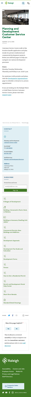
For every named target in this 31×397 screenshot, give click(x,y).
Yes (8, 328)
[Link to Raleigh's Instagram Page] (13, 392)
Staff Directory (7, 376)
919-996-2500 (7, 153)
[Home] (9, 3)
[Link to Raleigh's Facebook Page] (9, 392)
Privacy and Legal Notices (10, 374)
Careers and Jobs (18, 369)
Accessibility (6, 369)
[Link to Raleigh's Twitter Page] (3, 392)
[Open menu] (2, 3)
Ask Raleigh (9, 148)
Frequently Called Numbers (12, 386)
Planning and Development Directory (14, 159)
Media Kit (19, 371)
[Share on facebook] (13, 315)
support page (6, 95)
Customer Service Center (10, 142)
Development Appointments (18, 78)
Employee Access (8, 371)
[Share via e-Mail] (16, 315)
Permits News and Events (10, 182)
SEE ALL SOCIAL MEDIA (21, 392)
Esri (27, 123)
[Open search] (23, 3)
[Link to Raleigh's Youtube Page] (6, 392)
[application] (15, 112)
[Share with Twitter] (9, 315)
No (16, 328)
